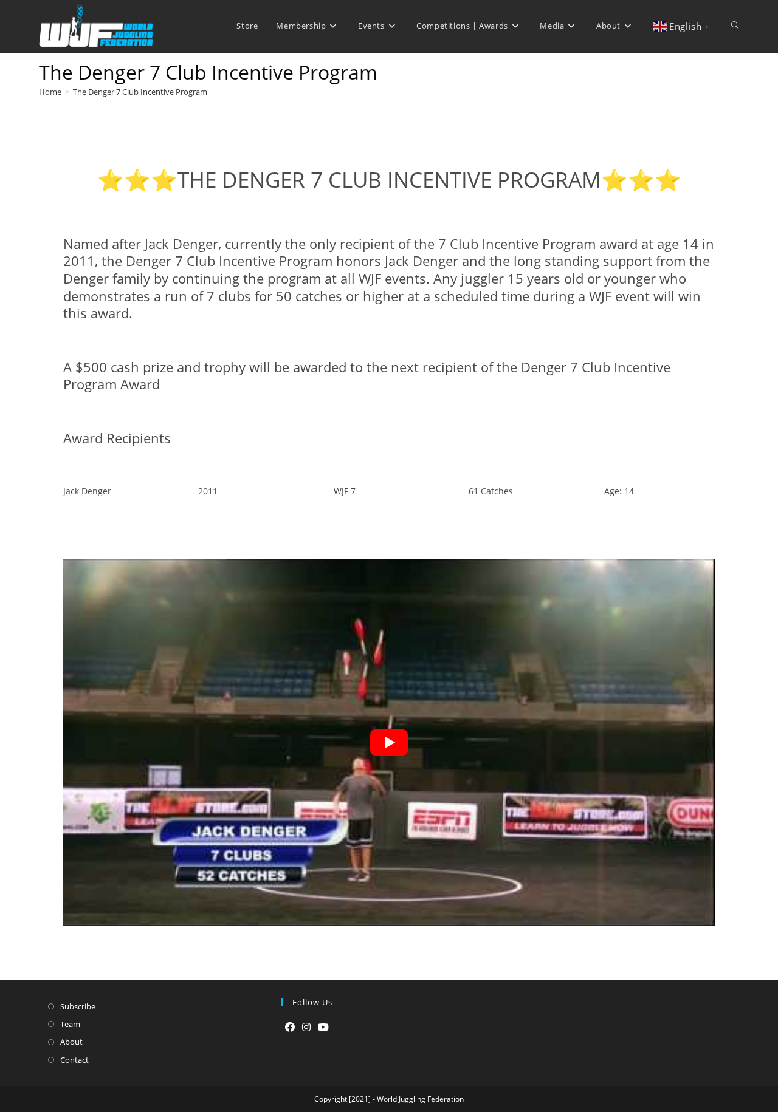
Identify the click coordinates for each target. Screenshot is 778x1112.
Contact (74, 1059)
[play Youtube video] (389, 742)
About (71, 1041)
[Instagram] (306, 1027)
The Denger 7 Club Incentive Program (140, 91)
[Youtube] (323, 1027)
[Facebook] (290, 1027)
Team (70, 1023)
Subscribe (77, 1006)
